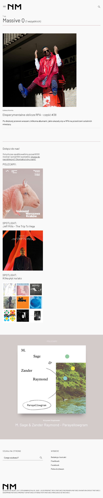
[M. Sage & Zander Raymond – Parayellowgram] (52, 379)
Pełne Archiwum (57, 469)
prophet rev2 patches (53, 490)
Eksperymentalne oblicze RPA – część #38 (29, 114)
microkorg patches (71, 490)
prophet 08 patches (26, 492)
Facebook (55, 465)
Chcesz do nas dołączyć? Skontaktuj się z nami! (21, 157)
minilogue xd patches (60, 492)
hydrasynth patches (43, 492)
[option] (51, 389)
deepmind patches (10, 492)
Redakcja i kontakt (58, 457)
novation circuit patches (89, 490)
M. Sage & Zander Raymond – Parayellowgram (51, 425)
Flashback (55, 461)
